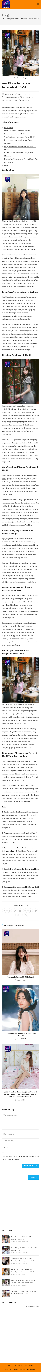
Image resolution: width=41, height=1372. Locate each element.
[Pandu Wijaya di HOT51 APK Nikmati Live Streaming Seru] (6, 1250)
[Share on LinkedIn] (20, 910)
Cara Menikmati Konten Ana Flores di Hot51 (20, 137)
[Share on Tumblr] (15, 915)
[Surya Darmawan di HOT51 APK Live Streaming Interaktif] (6, 1239)
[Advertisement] (20, 1204)
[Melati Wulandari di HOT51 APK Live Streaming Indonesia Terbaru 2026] (6, 1282)
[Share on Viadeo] (20, 915)
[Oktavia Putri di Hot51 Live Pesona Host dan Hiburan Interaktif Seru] (6, 1293)
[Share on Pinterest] (15, 910)
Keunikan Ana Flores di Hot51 (15, 134)
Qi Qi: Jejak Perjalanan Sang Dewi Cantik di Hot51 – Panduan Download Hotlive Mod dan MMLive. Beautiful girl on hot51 (20, 1094)
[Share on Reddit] (36, 910)
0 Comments (27, 97)
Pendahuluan (8, 127)
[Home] (3, 19)
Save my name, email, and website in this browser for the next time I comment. (20, 1157)
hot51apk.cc (9, 94)
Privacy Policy (28, 1365)
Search (4, 1174)
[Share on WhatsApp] (26, 915)
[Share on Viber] (25, 910)
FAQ (6, 165)
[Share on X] (4, 910)
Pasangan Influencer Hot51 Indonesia (20, 977)
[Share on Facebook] (9, 910)
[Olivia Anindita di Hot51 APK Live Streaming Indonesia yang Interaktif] (6, 1261)
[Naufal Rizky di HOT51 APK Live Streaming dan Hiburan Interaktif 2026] (6, 1271)
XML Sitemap (18, 1365)
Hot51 (30, 234)
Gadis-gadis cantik (11, 97)
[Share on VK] (30, 910)
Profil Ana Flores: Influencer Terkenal (17, 131)
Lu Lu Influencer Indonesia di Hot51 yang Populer (20, 1034)
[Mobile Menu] (38, 4)
